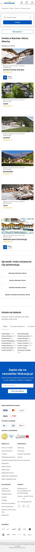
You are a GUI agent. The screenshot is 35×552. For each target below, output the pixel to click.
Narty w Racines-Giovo (17, 280)
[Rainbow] (14, 535)
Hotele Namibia (8, 350)
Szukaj (17, 22)
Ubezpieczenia (6, 494)
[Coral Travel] (8, 529)
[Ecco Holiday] (19, 529)
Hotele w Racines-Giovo (17, 287)
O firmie (4, 454)
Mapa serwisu (6, 467)
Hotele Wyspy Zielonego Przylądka (24, 350)
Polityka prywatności (8, 457)
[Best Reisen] (3, 529)
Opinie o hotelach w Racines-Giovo (17, 295)
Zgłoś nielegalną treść (9, 479)
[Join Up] (14, 529)
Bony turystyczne (7, 507)
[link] (9, 3)
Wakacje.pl (5, 8)
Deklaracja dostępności (9, 476)
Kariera (20, 457)
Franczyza (21, 451)
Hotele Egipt (8, 334)
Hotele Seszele (24, 341)
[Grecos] (30, 529)
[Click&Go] (19, 535)
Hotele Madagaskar (10, 341)
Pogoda (4, 497)
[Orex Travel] (8, 534)
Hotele (12, 8)
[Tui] (30, 534)
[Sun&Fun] (24, 535)
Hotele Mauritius (9, 346)
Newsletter (5, 515)
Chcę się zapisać (17, 391)
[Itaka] (3, 535)
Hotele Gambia (8, 336)
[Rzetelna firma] (21, 426)
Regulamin (5, 463)
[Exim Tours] (24, 529)
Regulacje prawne (8, 473)
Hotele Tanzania (25, 343)
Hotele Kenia (7, 338)
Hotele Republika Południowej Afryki (25, 335)
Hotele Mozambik (9, 348)
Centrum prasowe (24, 460)
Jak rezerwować (7, 451)
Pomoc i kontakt (7, 448)
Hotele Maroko (8, 343)
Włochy (17, 8)
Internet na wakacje (8, 503)
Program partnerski (24, 454)
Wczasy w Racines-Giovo (18, 273)
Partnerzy (21, 448)
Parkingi (4, 500)
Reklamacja (5, 470)
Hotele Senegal (24, 338)
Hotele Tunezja (25, 346)
